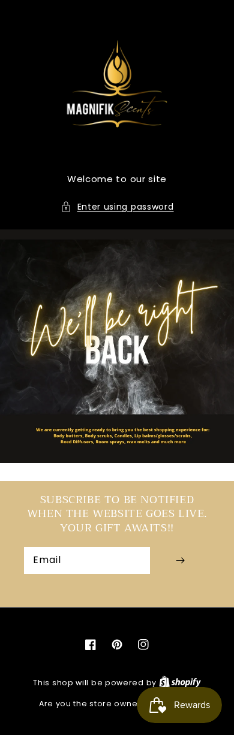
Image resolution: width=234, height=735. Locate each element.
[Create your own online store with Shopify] (180, 682)
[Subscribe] (180, 560)
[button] (117, 207)
